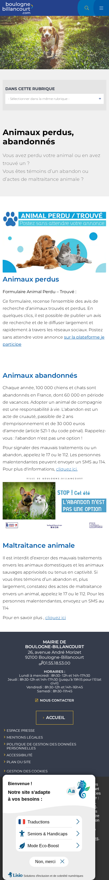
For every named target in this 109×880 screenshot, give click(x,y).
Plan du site (19, 762)
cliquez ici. (67, 469)
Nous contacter (57, 700)
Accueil (55, 717)
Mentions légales (25, 737)
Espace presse (21, 730)
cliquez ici (55, 617)
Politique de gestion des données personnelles (41, 746)
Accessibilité (20, 755)
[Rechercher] (87, 8)
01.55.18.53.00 (56, 663)
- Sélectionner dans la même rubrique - (39, 99)
